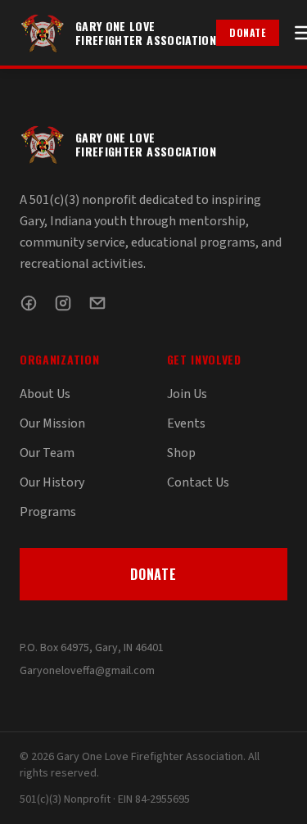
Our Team (47, 453)
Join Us (187, 394)
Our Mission (52, 423)
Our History (52, 482)
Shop (181, 453)
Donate (247, 32)
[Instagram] (63, 303)
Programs (48, 512)
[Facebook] (29, 303)
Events (186, 423)
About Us (45, 394)
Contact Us (198, 482)
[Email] (97, 303)
